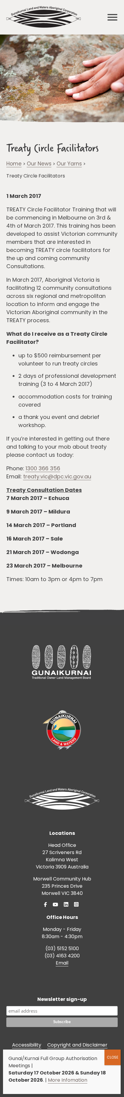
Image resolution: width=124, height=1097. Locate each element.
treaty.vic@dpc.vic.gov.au (57, 476)
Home (14, 163)
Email (62, 962)
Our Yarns (69, 163)
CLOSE (112, 1057)
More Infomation (67, 1080)
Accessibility (26, 1044)
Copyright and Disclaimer (77, 1044)
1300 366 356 (43, 468)
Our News (39, 163)
